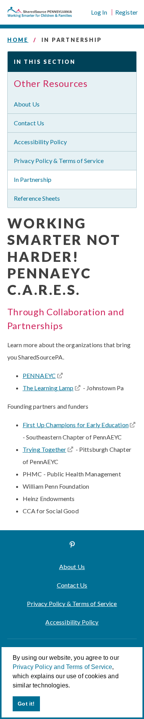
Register (126, 12)
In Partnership (32, 179)
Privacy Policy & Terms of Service (59, 160)
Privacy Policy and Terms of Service (63, 667)
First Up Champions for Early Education (76, 424)
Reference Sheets (37, 198)
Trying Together (44, 449)
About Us (27, 104)
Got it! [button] (26, 704)
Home (17, 40)
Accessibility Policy (40, 141)
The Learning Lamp (48, 387)
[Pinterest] (72, 544)
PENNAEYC (39, 375)
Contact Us (29, 122)
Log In (99, 12)
